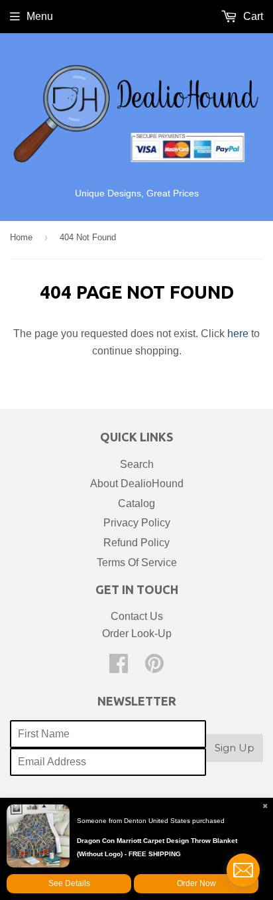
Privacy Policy (136, 522)
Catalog (136, 503)
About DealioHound (137, 483)
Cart (252, 16)
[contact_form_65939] (243, 870)
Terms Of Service (137, 562)
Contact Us (137, 616)
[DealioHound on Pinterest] (154, 667)
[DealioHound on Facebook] (119, 667)
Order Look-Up (137, 633)
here (237, 333)
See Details (69, 883)
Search (137, 464)
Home (21, 237)
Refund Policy (136, 542)
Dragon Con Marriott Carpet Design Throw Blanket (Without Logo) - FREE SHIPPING (157, 847)
